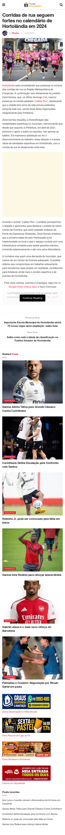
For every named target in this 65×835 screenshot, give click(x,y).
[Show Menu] (3, 4)
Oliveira (15, 32)
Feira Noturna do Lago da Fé (16, 735)
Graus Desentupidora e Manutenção (19, 711)
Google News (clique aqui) (23, 286)
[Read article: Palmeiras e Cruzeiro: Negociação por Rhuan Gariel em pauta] (32, 658)
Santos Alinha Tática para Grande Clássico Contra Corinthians (28, 409)
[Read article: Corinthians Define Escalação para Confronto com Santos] (32, 438)
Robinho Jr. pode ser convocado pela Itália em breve (31, 520)
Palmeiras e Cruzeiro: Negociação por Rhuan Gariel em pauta (30, 685)
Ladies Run (41, 101)
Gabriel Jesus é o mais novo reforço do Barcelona (26, 629)
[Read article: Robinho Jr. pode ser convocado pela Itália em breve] (32, 493)
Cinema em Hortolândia (13, 783)
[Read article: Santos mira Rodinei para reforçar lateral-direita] (32, 549)
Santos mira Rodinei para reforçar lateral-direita (31, 575)
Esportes (10, 400)
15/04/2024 (29, 32)
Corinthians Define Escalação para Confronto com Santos (30, 465)
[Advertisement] (32, 184)
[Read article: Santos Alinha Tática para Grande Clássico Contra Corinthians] (32, 381)
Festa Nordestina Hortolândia (16, 759)
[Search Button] (61, 4)
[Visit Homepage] (32, 5)
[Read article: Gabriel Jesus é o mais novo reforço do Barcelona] (32, 602)
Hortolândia (8, 85)
